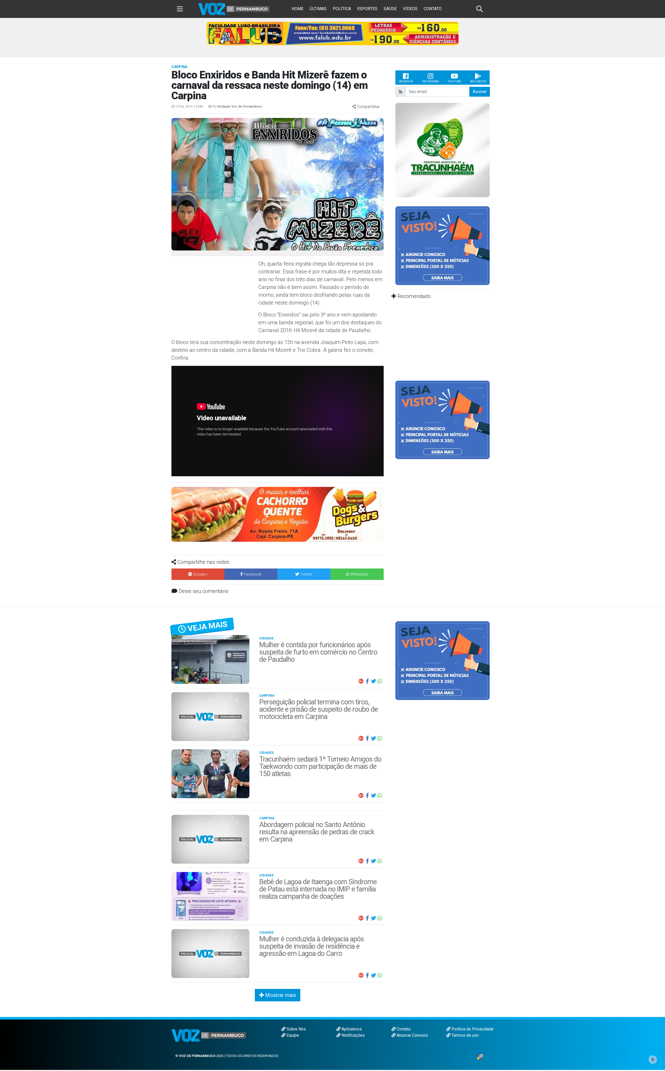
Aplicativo (478, 81)
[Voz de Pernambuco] (234, 8)
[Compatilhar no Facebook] (367, 681)
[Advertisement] (214, 297)
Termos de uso (464, 1035)
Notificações (353, 1035)
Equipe (292, 1035)
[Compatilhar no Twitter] (373, 681)
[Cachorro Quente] (277, 514)
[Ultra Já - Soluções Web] (480, 1056)
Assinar (480, 91)
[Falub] (332, 33)
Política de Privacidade (472, 1029)
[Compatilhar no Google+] (361, 681)
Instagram (430, 81)
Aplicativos (351, 1029)
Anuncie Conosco (412, 1035)
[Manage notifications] (653, 1059)
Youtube (454, 81)
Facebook (406, 81)
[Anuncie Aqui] (442, 245)
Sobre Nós (295, 1029)
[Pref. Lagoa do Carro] (442, 150)
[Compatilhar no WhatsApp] (379, 681)
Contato (403, 1029)
